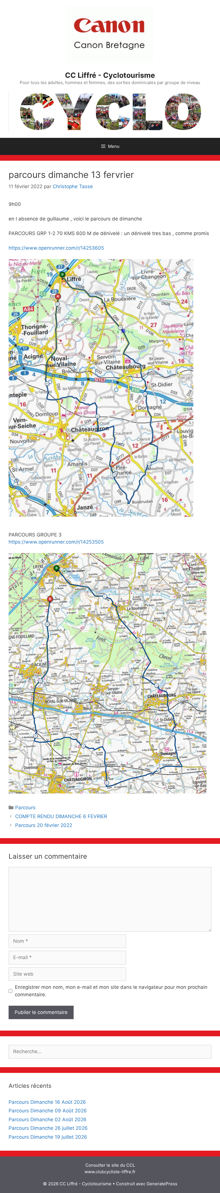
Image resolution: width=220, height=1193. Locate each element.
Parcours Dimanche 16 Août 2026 (47, 1102)
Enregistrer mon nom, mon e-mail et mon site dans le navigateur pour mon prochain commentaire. (111, 990)
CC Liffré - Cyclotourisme (110, 75)
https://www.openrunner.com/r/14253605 (56, 248)
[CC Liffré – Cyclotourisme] (110, 111)
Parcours (25, 807)
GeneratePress (162, 1183)
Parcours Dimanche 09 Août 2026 (48, 1111)
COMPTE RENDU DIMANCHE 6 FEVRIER (61, 816)
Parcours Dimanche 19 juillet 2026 (48, 1137)
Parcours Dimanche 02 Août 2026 (48, 1119)
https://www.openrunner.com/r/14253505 (56, 542)
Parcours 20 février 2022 (43, 825)
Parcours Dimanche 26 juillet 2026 (48, 1128)
